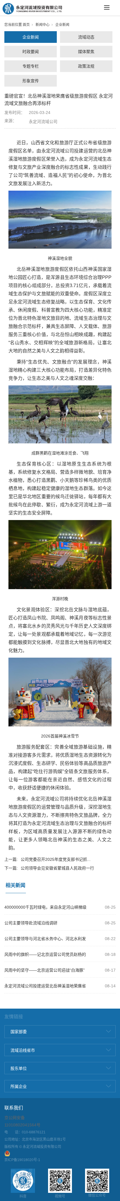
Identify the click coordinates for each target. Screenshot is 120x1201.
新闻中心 (43, 25)
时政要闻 (30, 51)
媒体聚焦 (86, 51)
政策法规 (86, 66)
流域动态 (86, 37)
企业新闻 (62, 25)
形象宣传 (30, 80)
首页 (26, 25)
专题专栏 (30, 66)
